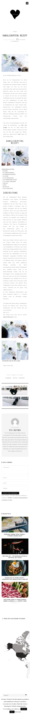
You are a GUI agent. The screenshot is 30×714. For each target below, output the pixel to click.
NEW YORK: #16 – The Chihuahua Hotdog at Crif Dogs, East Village (15, 557)
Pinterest (22, 378)
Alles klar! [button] (23, 709)
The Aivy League (15, 361)
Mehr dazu (18, 712)
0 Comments (15, 41)
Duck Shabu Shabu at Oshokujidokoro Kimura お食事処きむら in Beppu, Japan (15, 600)
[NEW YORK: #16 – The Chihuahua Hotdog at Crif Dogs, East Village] (15, 546)
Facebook (8, 378)
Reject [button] (12, 712)
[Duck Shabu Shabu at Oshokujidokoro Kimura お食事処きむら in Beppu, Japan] (15, 589)
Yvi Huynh (22, 39)
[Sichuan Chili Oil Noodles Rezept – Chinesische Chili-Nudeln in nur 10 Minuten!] (15, 568)
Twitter (15, 378)
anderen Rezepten (8, 317)
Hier (19, 134)
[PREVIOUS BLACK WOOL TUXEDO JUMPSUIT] (15, 390)
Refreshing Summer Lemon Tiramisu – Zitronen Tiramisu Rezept (15, 535)
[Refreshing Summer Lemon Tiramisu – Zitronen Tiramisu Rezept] (15, 524)
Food (15, 31)
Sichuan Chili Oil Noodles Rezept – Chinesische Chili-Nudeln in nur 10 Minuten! (15, 578)
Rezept (13, 374)
